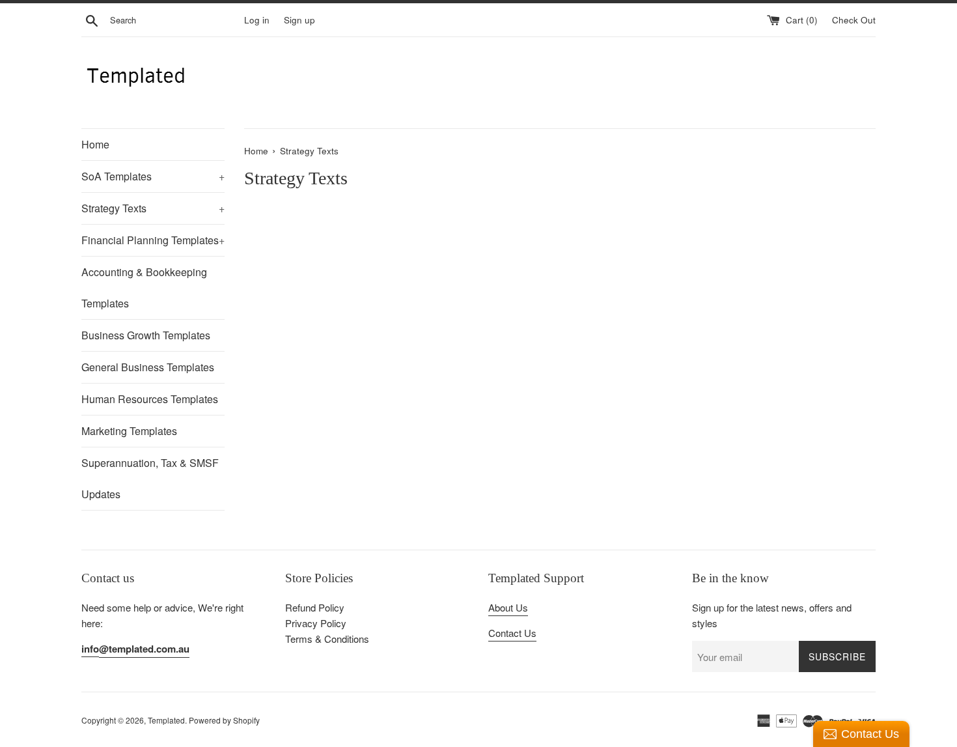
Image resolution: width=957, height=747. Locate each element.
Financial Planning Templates (153, 240)
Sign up (299, 20)
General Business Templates (147, 366)
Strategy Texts (153, 208)
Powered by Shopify (224, 720)
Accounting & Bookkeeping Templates (144, 287)
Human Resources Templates (149, 398)
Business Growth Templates (145, 335)
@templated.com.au (144, 648)
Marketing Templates (129, 430)
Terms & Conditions (327, 638)
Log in (257, 20)
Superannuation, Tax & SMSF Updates (150, 478)
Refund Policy (314, 607)
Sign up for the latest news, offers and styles (772, 615)
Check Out (854, 20)
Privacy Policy (315, 623)
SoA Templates (153, 176)
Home (95, 144)
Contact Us (512, 633)
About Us (508, 607)
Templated (166, 720)
